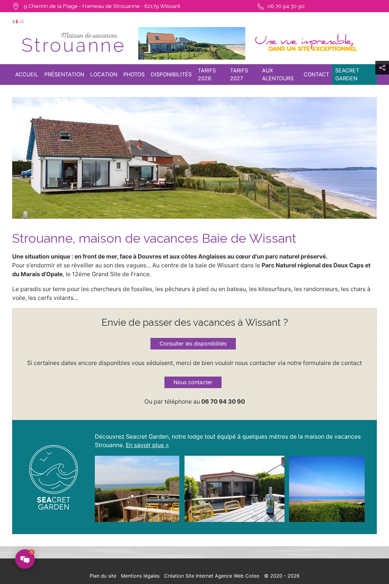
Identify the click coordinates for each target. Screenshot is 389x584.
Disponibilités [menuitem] (171, 74)
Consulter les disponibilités (193, 343)
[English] (21, 21)
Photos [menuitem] (134, 74)
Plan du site (103, 576)
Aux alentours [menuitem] (278, 74)
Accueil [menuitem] (26, 74)
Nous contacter (193, 382)
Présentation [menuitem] (64, 74)
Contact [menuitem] (316, 74)
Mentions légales (140, 576)
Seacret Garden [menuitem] (347, 74)
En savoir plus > (147, 445)
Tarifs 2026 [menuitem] (207, 74)
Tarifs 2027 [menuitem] (239, 74)
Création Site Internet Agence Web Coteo (212, 576)
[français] (15, 21)
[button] (382, 68)
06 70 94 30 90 (286, 6)
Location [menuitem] (103, 74)
